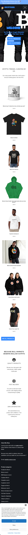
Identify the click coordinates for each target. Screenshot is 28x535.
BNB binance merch (6, 475)
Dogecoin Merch (5, 485)
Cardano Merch (5, 477)
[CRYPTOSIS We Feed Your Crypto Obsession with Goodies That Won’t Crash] (9, 7)
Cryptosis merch (5, 483)
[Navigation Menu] (25, 7)
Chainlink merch (5, 480)
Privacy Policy (17, 532)
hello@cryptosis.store (10, 459)
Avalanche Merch (5, 469)
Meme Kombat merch (6, 490)
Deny (14, 525)
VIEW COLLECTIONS (14, 43)
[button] (25, 505)
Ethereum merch (5, 488)
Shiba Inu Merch (5, 498)
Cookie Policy (11, 532)
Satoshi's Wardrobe (6, 496)
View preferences (14, 529)
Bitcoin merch (4, 472)
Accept (14, 521)
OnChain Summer (5, 493)
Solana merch (4, 501)
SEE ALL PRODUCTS (14, 38)
